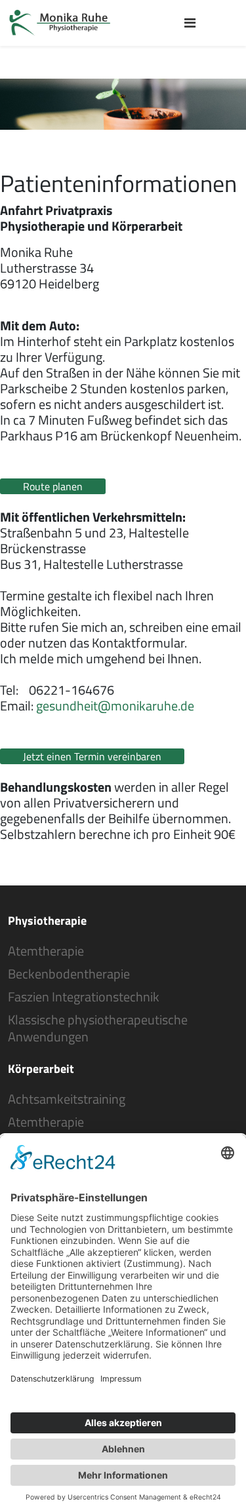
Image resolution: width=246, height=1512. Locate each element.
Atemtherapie (46, 951)
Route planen (53, 486)
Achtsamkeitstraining (66, 1099)
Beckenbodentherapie (69, 974)
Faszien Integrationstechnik (83, 997)
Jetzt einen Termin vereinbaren (92, 756)
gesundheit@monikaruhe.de (115, 705)
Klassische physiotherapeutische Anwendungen (98, 1028)
